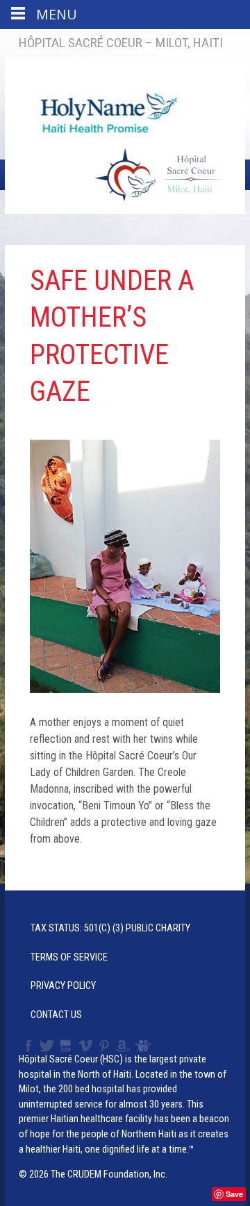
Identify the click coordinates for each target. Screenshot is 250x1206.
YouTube (66, 1046)
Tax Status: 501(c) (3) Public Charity (110, 928)
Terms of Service (69, 957)
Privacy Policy (63, 986)
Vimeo (86, 1046)
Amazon (122, 1046)
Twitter (45, 1046)
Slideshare (146, 1046)
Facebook (27, 1046)
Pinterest (104, 1046)
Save (234, 1194)
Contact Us (56, 1015)
